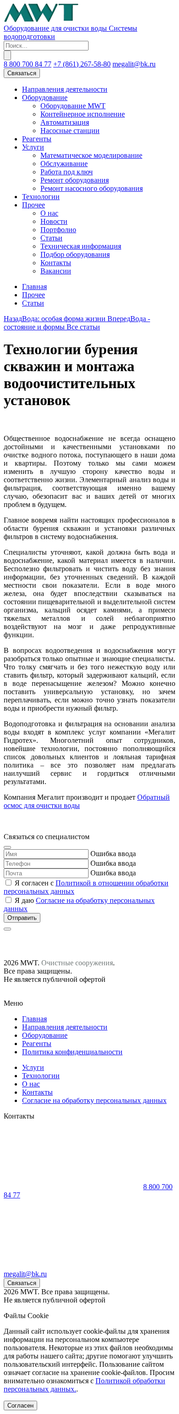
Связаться (21, 73)
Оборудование (44, 97)
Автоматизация (64, 122)
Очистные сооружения (77, 963)
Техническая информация (80, 246)
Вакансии (55, 271)
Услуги (33, 147)
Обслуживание (64, 163)
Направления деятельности (64, 89)
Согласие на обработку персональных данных (94, 1100)
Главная (34, 286)
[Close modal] (7, 847)
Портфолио (58, 230)
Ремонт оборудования (74, 180)
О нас (49, 213)
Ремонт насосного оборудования (91, 188)
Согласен (20, 1405)
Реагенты (36, 139)
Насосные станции (70, 130)
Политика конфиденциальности (72, 1052)
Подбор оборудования (75, 254)
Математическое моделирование (91, 155)
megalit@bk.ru (134, 64)
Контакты (55, 263)
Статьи (51, 238)
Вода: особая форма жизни (55, 319)
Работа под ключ (66, 172)
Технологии (41, 196)
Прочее (33, 205)
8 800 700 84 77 (27, 64)
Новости (53, 221)
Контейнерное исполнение (82, 114)
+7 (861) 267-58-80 (82, 64)
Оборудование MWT (73, 106)
